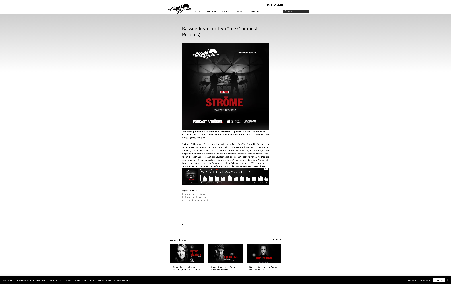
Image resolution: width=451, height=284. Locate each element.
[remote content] (225, 177)
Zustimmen (439, 280)
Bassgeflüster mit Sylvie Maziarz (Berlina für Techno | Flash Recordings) (186, 268)
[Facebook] (271, 5)
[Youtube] (281, 5)
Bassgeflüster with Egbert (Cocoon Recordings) (223, 268)
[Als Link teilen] (183, 224)
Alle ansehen (276, 239)
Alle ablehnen (425, 280)
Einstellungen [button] (411, 280)
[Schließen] (448, 280)
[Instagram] (274, 5)
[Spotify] (268, 5)
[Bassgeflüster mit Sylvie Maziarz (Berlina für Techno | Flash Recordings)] (187, 253)
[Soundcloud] (278, 5)
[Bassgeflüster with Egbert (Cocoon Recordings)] (225, 253)
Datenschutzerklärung (124, 280)
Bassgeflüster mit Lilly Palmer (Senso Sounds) (263, 268)
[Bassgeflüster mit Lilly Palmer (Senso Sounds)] (264, 253)
